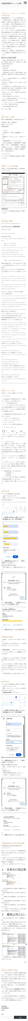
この (4, 496)
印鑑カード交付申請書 (9, 166)
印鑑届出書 (4, 209)
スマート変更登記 (15, 989)
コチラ (15, 673)
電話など (20, 652)
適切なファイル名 (8, 390)
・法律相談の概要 (6, 692)
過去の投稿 (4, 1006)
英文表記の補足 (7, 221)
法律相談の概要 (7, 637)
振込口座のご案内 (8, 117)
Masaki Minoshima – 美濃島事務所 (10, 226)
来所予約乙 (5, 681)
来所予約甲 (5, 491)
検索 (2, 1014)
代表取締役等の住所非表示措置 (12, 843)
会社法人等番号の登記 (9, 970)
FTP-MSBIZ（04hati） (15, 156)
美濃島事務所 (5, 1008)
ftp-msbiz (6, 399)
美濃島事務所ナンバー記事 (11, 3)
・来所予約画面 (5, 649)
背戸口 (3, 1010)
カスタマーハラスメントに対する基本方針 (13, 14)
